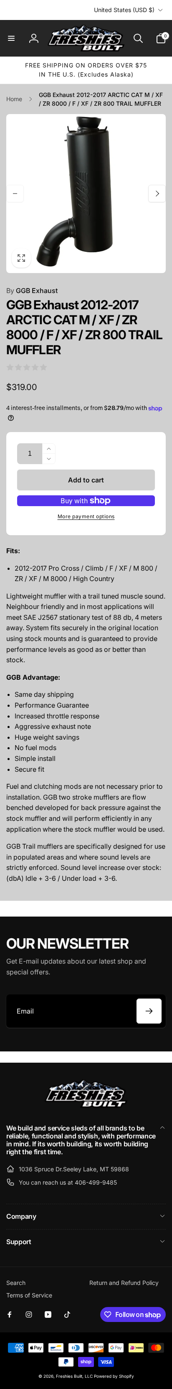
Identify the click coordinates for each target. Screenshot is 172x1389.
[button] (11, 38)
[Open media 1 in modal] (86, 193)
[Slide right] (157, 193)
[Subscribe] (149, 1011)
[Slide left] (15, 193)
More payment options (86, 516)
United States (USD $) (124, 9)
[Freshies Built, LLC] (86, 1106)
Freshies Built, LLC (74, 1376)
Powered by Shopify (114, 1376)
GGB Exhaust (32, 290)
